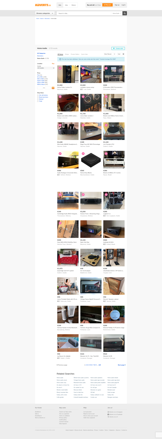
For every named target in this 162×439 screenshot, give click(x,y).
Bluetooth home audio (80, 382)
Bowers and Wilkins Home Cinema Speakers (116, 116)
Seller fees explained (89, 417)
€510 (105, 354)
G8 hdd (92, 392)
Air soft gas (94, 387)
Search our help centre (65, 411)
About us (118, 430)
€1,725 (83, 114)
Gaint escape (111, 392)
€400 (59, 171)
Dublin (66, 89)
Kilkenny (68, 216)
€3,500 (83, 85)
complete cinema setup (87, 87)
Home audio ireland (113, 377)
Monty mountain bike (62, 392)
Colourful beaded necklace (81, 397)
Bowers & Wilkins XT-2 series (112, 172)
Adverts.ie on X (113, 417)
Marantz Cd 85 (107, 356)
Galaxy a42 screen (62, 394)
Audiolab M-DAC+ (108, 242)
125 (100, 365)
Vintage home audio (79, 380)
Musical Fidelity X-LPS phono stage (113, 327)
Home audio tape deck (114, 380)
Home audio (60, 377)
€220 (105, 85)
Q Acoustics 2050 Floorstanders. (113, 87)
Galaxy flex (111, 394)
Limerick (64, 118)
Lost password (87, 411)
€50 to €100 (40, 79)
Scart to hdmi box (78, 392)
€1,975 (59, 268)
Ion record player (85, 270)
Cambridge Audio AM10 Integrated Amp (69, 213)
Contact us (124, 430)
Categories (112, 430)
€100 (59, 211)
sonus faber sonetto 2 (86, 116)
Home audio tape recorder (98, 380)
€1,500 (59, 85)
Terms (106, 430)
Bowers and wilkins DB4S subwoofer (68, 116)
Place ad (108, 5)
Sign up (117, 5)
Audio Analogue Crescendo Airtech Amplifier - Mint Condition (75, 172)
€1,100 (105, 142)
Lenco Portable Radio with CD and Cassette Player (72, 299)
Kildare (109, 118)
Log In (123, 5)
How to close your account (90, 415)
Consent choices (63, 421)
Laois (88, 301)
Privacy (96, 430)
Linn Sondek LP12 (108, 144)
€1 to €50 (39, 77)
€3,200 (83, 211)
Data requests (63, 423)
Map (53, 63)
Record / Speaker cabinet (110, 299)
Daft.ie (37, 413)
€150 (105, 268)
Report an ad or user (88, 413)
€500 (82, 171)
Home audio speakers (96, 377)
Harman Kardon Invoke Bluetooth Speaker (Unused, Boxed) (75, 327)
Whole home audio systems (81, 377)
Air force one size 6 (96, 385)
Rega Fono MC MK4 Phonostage (90, 144)
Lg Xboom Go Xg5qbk (63, 356)
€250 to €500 (40, 82)
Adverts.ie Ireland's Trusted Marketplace (45, 5)
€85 (81, 297)
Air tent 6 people (112, 387)
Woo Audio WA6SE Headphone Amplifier (69, 144)
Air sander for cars (79, 387)
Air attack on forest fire (63, 385)
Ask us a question (64, 413)
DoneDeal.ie (38, 415)
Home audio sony (61, 382)
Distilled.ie (38, 411)
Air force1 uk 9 (112, 385)
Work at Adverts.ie (40, 417)
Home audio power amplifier (98, 382)
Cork (110, 272)
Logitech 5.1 (107, 213)
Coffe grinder (60, 397)
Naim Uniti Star (84, 242)
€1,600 (105, 114)
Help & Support (69, 430)
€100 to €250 (40, 80)
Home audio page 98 (113, 382)
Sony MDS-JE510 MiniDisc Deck (66, 242)
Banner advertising (88, 430)
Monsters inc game (96, 390)
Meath (110, 175)
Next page (121, 365)
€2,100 (83, 240)
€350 (105, 171)
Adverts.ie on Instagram (115, 412)
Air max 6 (59, 387)
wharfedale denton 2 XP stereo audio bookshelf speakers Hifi (121, 270)
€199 (82, 142)
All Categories (41, 53)
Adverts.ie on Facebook (115, 414)
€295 (105, 211)
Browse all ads (78, 430)
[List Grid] (120, 54)
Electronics (40, 56)
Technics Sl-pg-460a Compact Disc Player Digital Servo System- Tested (101, 327)
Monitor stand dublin (62, 390)
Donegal (89, 358)
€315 (82, 354)
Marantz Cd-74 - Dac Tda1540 (89, 356)
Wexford (113, 89)
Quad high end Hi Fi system (65, 270)
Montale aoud (111, 390)
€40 (81, 268)
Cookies (101, 430)
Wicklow (68, 175)
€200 (59, 240)
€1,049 (59, 142)
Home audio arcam (62, 380)
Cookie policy (63, 419)
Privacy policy (63, 417)
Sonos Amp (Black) (86, 172)
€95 (58, 297)
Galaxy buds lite (78, 394)
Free (38, 75)
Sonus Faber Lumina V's (64, 87)
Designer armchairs (113, 397)
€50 (104, 297)
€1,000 (59, 114)
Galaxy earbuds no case (97, 394)
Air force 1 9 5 (77, 385)
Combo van (94, 397)
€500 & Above (41, 84)
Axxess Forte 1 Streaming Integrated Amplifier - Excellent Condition (100, 213)
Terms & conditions (64, 415)
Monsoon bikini (78, 390)
